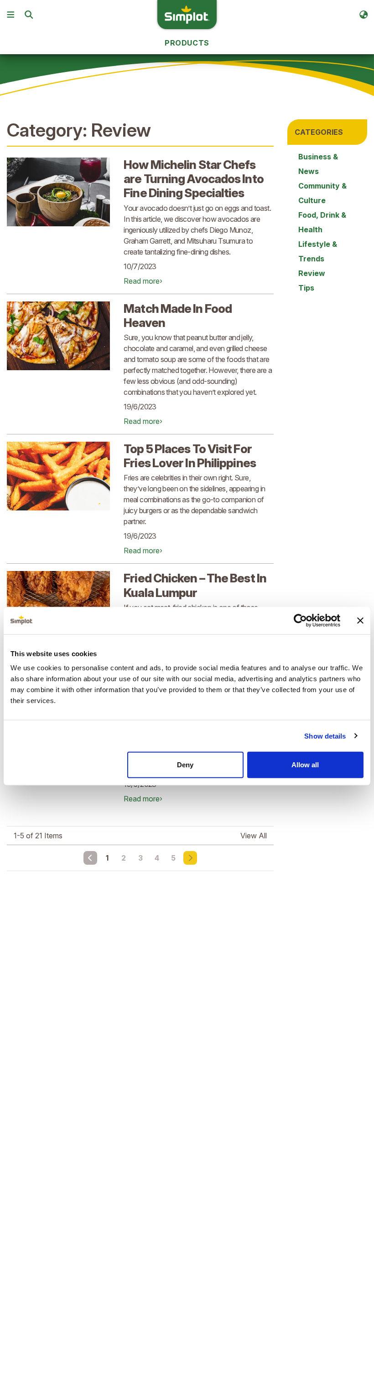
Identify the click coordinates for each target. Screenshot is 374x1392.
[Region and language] (363, 14)
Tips (306, 287)
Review (311, 273)
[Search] (29, 14)
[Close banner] (360, 620)
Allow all (305, 765)
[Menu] (10, 14)
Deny (185, 765)
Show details (325, 735)
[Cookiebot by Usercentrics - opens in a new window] (300, 620)
